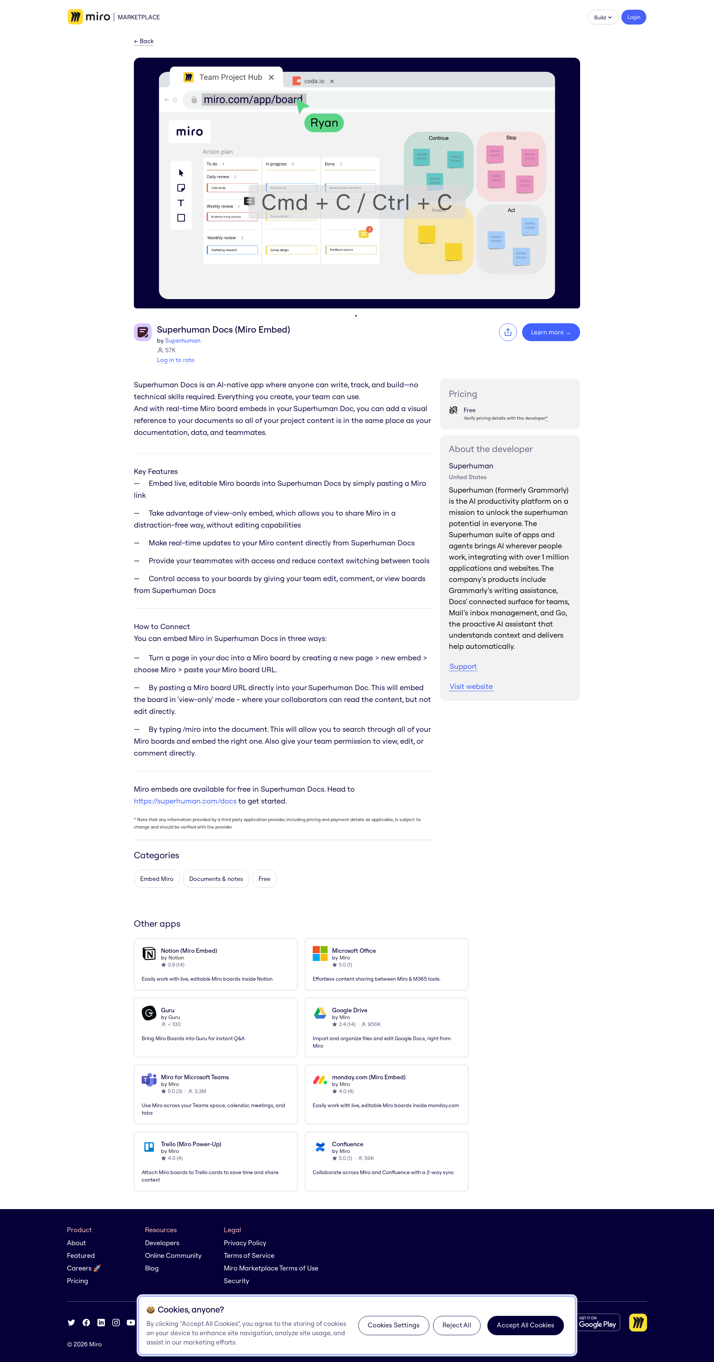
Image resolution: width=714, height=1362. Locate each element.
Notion (176, 957)
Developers (162, 1242)
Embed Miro (157, 878)
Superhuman (182, 340)
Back (144, 41)
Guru (174, 1017)
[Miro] (89, 17)
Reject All (457, 1325)
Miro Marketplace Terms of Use (271, 1268)
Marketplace (139, 17)
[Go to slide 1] (356, 316)
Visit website (471, 686)
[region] (357, 1325)
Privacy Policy (245, 1242)
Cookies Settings (393, 1325)
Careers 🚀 (84, 1268)
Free (264, 878)
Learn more (551, 332)
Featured (81, 1255)
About (76, 1242)
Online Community (173, 1255)
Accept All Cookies (525, 1325)
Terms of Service (249, 1255)
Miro (345, 957)
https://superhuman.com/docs (185, 800)
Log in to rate (175, 359)
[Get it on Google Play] (590, 1322)
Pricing (77, 1280)
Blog (152, 1268)
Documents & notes (216, 878)
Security (236, 1280)
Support (463, 666)
